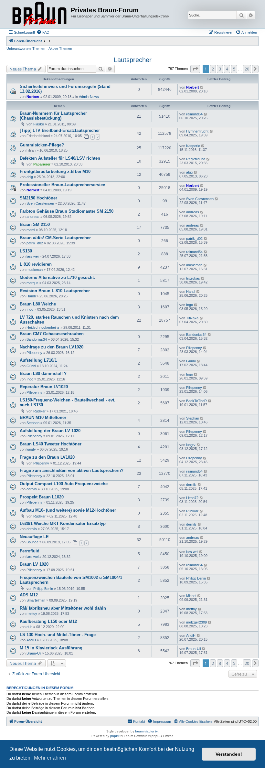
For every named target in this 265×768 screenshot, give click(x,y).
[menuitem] (43, 32)
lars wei (32, 256)
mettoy (31, 613)
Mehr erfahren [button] (50, 758)
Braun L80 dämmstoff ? (43, 373)
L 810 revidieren (36, 264)
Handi (31, 296)
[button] (195, 69)
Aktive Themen (60, 48)
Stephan (32, 423)
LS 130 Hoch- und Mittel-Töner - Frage (58, 634)
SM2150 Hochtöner (38, 198)
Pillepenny (34, 353)
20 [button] (247, 69)
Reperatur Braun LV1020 (44, 386)
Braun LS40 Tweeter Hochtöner (50, 444)
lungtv (31, 449)
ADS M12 (29, 594)
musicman (34, 270)
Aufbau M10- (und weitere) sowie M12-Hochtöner (68, 510)
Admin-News (89, 97)
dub (29, 627)
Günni (31, 366)
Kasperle (193, 146)
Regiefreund (195, 159)
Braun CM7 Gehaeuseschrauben (52, 333)
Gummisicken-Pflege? (42, 145)
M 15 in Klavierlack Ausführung (51, 647)
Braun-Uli (33, 653)
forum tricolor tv (146, 731)
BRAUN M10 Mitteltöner (43, 417)
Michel (191, 596)
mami (30, 230)
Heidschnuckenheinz (42, 327)
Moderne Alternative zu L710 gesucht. (57, 277)
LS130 (26, 251)
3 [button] (220, 69)
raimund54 (194, 114)
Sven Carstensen (40, 203)
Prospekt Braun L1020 (42, 497)
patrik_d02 (34, 243)
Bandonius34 (36, 339)
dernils (31, 489)
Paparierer (41, 164)
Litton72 (192, 498)
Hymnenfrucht (197, 131)
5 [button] (234, 69)
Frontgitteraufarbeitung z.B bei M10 (55, 171)
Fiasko (38, 124)
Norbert (32, 97)
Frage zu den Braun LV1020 (47, 457)
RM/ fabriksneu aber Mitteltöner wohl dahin (63, 608)
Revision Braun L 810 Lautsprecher (55, 290)
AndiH (31, 640)
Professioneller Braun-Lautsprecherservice (62, 184)
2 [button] (213, 69)
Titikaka (192, 318)
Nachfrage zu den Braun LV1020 (51, 347)
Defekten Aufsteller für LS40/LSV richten (60, 158)
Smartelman (35, 600)
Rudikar (39, 411)
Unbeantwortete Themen (25, 48)
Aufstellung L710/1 (38, 360)
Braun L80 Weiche (38, 304)
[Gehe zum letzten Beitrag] (202, 87)
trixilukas (193, 278)
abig (29, 177)
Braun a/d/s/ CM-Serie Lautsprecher (55, 237)
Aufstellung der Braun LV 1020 (50, 430)
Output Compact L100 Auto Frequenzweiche (64, 483)
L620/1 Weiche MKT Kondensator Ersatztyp (63, 523)
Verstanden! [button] (229, 754)
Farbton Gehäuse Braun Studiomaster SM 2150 (66, 211)
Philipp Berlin (43, 589)
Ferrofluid (29, 551)
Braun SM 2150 (35, 224)
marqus (32, 283)
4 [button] (227, 69)
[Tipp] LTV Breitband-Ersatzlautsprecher (60, 130)
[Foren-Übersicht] (39, 14)
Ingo (29, 309)
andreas (32, 217)
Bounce (32, 542)
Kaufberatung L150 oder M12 (48, 621)
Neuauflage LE (34, 536)
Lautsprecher (133, 59)
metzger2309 (196, 622)
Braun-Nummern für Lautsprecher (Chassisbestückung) (53, 116)
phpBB (115, 736)
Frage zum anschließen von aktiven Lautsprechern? (71, 470)
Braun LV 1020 (34, 564)
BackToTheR (196, 401)
